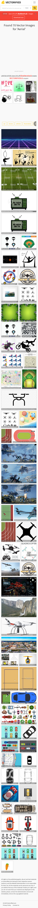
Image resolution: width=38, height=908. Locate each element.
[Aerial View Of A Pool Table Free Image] (5, 697)
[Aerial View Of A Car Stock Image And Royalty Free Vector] (9, 823)
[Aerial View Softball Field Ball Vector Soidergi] (29, 379)
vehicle (18, 124)
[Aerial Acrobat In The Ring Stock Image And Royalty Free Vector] (6, 158)
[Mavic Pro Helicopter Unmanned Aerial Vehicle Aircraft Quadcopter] (18, 400)
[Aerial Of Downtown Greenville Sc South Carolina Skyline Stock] (18, 645)
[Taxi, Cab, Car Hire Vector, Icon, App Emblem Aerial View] (28, 793)
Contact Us (16, 905)
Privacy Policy (7, 905)
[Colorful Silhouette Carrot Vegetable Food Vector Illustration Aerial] (7, 867)
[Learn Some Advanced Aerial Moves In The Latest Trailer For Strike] (18, 453)
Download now (18, 17)
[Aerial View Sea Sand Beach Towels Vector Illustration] (27, 419)
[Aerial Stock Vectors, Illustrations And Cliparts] (18, 714)
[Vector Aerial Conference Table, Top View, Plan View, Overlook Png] (7, 808)
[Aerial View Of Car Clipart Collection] (29, 732)
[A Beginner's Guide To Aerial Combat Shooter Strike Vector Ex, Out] (18, 587)
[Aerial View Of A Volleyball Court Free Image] (9, 678)
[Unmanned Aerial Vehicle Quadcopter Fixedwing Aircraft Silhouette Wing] (26, 532)
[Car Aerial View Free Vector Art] (10, 746)
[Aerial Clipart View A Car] (23, 697)
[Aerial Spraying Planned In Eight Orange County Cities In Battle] (30, 360)
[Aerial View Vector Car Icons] (11, 732)
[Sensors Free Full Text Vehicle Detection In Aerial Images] (9, 660)
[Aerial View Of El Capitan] (18, 607)
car (4, 124)
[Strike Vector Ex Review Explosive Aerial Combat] (18, 473)
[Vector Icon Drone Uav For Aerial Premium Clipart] (28, 552)
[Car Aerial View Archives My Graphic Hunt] (11, 840)
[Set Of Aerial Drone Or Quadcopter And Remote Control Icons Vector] (27, 294)
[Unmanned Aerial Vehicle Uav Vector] (10, 552)
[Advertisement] (19, 51)
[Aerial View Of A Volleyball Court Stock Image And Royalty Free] (27, 678)
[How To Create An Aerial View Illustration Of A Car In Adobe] (9, 793)
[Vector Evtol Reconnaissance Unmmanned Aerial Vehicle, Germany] (10, 569)
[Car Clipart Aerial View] (29, 760)
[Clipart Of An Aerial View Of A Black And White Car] (9, 776)
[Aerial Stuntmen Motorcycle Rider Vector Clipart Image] (26, 345)
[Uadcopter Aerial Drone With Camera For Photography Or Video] (27, 660)
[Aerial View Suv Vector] (25, 808)
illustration (27, 124)
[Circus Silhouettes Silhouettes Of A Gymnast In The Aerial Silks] (28, 259)
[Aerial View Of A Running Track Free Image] (8, 532)
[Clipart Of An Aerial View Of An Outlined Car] (27, 776)
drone (11, 124)
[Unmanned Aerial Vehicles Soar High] (25, 513)
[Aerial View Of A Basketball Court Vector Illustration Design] (10, 259)
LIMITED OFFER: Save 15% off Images (19, 76)
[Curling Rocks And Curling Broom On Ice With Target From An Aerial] (9, 277)
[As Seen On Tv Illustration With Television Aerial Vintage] (18, 202)
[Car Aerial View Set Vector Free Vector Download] (28, 746)
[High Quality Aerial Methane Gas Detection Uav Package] (18, 627)
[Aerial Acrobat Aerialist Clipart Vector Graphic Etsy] (24, 158)
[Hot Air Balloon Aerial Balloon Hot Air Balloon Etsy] (11, 242)
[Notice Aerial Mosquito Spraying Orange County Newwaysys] (11, 379)
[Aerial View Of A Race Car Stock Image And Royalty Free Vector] (27, 823)
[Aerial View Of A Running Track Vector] (24, 436)
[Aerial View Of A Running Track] (6, 436)
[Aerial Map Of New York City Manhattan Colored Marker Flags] (12, 360)
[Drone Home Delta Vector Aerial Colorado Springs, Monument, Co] (27, 277)
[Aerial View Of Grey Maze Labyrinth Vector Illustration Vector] (29, 330)
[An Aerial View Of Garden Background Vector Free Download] (9, 313)
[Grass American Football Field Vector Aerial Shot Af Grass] (18, 178)
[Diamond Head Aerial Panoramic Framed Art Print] (9, 294)
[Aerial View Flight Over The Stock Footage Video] (18, 139)
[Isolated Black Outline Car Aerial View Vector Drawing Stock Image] (29, 840)
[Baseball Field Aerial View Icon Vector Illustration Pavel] (29, 242)
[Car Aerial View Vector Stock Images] (11, 760)
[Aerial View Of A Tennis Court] (7, 513)
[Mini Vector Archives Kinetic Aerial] (8, 345)
